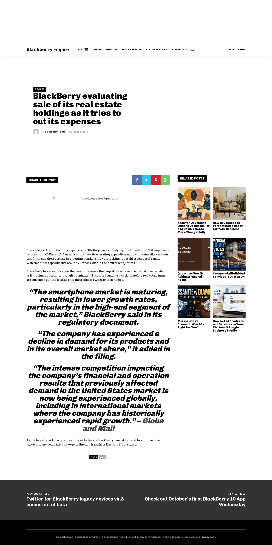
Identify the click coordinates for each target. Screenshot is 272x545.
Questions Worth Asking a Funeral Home (190, 277)
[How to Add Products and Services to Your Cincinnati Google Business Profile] (229, 301)
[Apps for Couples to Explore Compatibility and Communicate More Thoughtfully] (194, 203)
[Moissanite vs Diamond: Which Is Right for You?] (194, 301)
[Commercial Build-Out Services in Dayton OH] (229, 254)
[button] (192, 49)
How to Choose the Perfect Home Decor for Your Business (228, 226)
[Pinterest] (156, 180)
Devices (39, 89)
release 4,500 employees (152, 250)
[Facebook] (137, 180)
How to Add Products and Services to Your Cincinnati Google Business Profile (228, 325)
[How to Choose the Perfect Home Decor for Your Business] (229, 203)
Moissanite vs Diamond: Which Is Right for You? (191, 324)
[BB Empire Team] (37, 132)
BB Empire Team (55, 132)
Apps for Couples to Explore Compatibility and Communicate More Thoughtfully (194, 227)
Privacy (205, 537)
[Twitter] (146, 180)
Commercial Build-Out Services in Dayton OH (229, 275)
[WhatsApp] (165, 180)
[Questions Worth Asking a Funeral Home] (194, 254)
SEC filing (33, 258)
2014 (102, 457)
